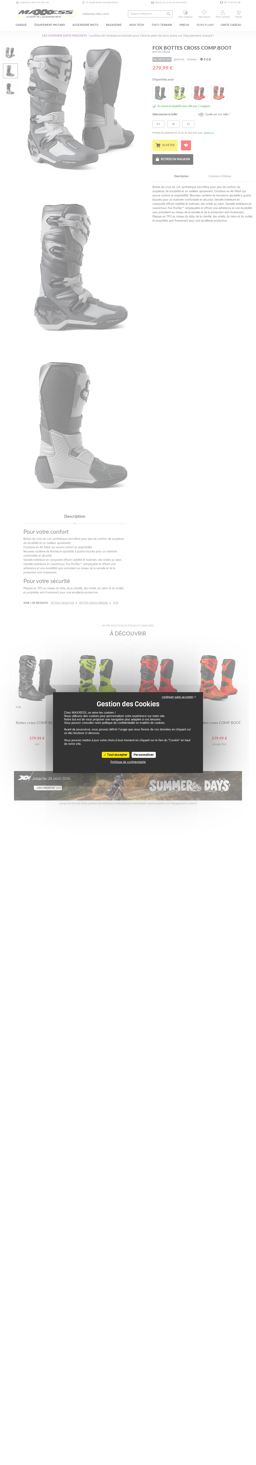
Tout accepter (116, 755)
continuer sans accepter (177, 697)
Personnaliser (144, 755)
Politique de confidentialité (128, 762)
